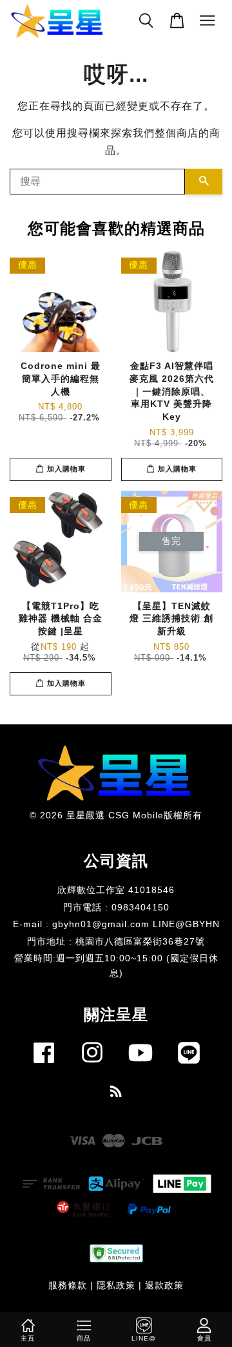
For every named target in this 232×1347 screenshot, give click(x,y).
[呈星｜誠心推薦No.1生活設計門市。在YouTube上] (140, 1066)
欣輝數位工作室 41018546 (116, 890)
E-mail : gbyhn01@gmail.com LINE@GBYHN (116, 924)
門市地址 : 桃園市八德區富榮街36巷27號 (116, 942)
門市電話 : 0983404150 (116, 907)
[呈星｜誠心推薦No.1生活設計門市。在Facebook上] (44, 1066)
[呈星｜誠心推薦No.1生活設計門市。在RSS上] (116, 1093)
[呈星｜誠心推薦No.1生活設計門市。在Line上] (189, 1066)
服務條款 (67, 1285)
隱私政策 (116, 1285)
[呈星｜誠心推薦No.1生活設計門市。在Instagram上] (92, 1066)
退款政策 (164, 1285)
